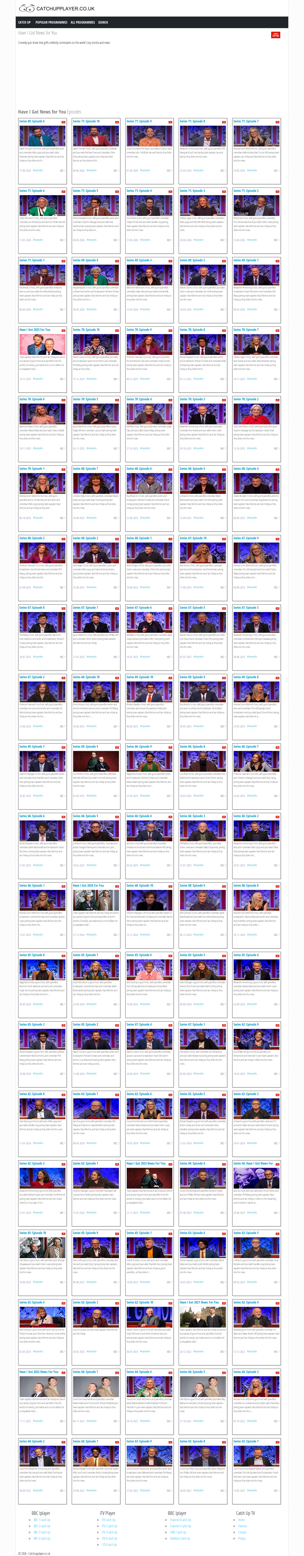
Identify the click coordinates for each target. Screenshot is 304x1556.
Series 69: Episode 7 (31, 746)
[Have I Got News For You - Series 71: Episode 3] (203, 205)
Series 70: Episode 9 (139, 329)
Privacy (241, 1538)
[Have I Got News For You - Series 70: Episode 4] (150, 413)
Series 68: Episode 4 (246, 468)
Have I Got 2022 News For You (38, 1371)
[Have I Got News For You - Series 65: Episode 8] (42, 969)
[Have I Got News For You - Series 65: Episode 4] (256, 969)
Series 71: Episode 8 (192, 121)
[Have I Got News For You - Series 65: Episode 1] (150, 1247)
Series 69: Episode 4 (85, 260)
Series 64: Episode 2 (31, 1441)
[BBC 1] (275, 34)
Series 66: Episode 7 (246, 746)
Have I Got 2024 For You (88, 885)
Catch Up (24, 22)
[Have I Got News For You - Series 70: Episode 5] (96, 413)
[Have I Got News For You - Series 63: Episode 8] (203, 1455)
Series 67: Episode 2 (31, 677)
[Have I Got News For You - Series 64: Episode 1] (96, 1455)
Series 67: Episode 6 (139, 607)
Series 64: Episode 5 (192, 1371)
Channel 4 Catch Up (180, 1520)
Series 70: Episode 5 (85, 399)
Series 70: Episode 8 (192, 329)
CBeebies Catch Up (180, 1538)
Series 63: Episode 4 (31, 1302)
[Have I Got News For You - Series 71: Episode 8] (203, 135)
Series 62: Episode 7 (85, 1094)
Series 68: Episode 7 (85, 468)
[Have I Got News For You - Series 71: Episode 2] (256, 205)
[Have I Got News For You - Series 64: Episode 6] (150, 1386)
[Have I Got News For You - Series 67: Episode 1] (203, 1039)
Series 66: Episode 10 (86, 677)
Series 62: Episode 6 (139, 1094)
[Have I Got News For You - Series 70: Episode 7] (256, 344)
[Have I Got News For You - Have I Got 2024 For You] (96, 900)
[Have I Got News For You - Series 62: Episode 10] (150, 1316)
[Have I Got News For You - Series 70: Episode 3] (203, 413)
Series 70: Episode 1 (31, 468)
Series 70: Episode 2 (246, 399)
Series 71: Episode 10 (86, 121)
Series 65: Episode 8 (31, 955)
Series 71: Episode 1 (31, 260)
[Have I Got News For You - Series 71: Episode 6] (42, 205)
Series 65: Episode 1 (139, 1233)
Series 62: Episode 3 (246, 1094)
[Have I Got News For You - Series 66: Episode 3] (203, 830)
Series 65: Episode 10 (32, 1233)
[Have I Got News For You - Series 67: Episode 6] (150, 622)
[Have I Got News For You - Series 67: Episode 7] (96, 622)
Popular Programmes (51, 22)
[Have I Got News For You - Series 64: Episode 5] (203, 1386)
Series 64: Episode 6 (139, 1371)
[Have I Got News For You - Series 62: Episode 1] (96, 1178)
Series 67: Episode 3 (246, 607)
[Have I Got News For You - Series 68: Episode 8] (256, 900)
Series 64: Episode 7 (85, 1371)
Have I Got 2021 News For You (199, 1302)
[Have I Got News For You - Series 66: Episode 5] (96, 830)
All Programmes (83, 22)
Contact (242, 1532)
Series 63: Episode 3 (85, 1302)
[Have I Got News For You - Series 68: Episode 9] (203, 900)
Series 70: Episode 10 (86, 329)
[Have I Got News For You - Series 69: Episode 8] (256, 691)
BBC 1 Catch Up (42, 1520)
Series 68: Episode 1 (139, 538)
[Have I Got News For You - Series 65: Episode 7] (96, 969)
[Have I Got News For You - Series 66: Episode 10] (96, 691)
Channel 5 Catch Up (180, 1526)
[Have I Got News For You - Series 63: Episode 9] (150, 1455)
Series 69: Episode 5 (85, 746)
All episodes (38, 170)
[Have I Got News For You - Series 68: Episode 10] (150, 900)
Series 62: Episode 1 (85, 1163)
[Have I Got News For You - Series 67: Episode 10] (203, 552)
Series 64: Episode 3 (246, 1371)
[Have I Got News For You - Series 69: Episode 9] (203, 691)
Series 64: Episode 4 (192, 1163)
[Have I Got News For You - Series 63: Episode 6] (203, 1247)
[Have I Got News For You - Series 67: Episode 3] (256, 622)
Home (241, 1520)
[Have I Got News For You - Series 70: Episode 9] (150, 344)
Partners (242, 1526)
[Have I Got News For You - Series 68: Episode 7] (96, 483)
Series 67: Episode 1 (192, 1024)
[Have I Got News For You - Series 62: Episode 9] (256, 1039)
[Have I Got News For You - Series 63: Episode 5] (256, 1247)
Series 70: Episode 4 (139, 399)
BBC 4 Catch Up (42, 1538)
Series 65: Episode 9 (85, 1233)
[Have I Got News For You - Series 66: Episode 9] (150, 761)
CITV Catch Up (109, 1544)
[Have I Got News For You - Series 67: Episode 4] (150, 1039)
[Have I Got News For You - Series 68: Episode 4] (256, 483)
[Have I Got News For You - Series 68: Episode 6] (150, 483)
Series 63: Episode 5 (246, 1233)
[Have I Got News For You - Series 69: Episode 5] (96, 761)
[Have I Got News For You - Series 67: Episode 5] (203, 622)
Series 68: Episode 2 (85, 538)
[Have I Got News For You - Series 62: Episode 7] (96, 1108)
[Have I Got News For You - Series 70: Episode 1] (42, 483)
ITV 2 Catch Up (109, 1526)
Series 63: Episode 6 (192, 1233)
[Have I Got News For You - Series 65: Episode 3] (42, 1039)
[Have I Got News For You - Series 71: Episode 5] (96, 205)
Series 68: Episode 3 (31, 538)
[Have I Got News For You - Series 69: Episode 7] (42, 761)
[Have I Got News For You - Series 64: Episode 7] (96, 1386)
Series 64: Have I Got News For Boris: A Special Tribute (253, 1165)
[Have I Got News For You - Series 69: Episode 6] (42, 135)
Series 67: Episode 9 (246, 538)
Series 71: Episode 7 (246, 121)
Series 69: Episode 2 (192, 260)
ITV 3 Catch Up (109, 1532)
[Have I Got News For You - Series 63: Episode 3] (96, 1316)
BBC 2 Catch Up (42, 1526)
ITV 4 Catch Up (109, 1538)
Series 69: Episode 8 (246, 677)
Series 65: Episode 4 (246, 955)
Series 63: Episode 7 (246, 1441)
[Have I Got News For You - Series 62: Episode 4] (256, 1316)
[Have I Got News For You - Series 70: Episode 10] (96, 344)
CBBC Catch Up (178, 1532)
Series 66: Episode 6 (31, 816)
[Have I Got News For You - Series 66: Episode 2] (256, 830)
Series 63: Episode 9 (139, 1441)
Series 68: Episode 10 (140, 885)
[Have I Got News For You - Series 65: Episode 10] (42, 1247)
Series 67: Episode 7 (85, 607)
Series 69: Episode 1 (246, 260)
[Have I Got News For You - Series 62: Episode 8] (42, 1108)
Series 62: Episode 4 (246, 1302)
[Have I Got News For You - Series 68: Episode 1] (150, 552)
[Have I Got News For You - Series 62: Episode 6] (150, 1108)
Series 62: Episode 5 (192, 1094)
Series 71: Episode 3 (192, 190)
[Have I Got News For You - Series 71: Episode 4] (150, 205)
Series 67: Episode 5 (192, 607)
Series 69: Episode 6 (31, 121)
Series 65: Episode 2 (85, 1024)
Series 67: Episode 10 (193, 538)
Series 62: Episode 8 (31, 1094)
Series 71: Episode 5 (85, 190)
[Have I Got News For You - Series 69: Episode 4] (96, 274)
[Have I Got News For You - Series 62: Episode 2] (42, 1178)
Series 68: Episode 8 (246, 885)
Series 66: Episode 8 (192, 746)
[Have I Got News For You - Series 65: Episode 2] (96, 1039)
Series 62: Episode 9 (246, 1024)
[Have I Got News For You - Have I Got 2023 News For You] (150, 1178)
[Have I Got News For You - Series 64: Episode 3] (256, 1386)
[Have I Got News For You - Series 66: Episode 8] (203, 761)
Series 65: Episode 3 (31, 1024)
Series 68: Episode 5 (192, 468)
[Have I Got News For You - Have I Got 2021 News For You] (203, 1316)
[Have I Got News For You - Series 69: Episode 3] (150, 274)
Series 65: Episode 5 (192, 955)
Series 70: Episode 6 (31, 399)
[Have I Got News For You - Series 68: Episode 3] (42, 552)
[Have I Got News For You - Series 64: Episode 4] (203, 1178)
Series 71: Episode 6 (31, 190)
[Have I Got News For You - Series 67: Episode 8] (42, 622)
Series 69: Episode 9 (192, 677)
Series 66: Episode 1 (31, 885)
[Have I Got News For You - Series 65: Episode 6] (150, 969)
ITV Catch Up (108, 1520)
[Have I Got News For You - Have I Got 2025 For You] (42, 344)
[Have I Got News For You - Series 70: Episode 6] (42, 413)
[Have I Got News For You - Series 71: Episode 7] (256, 135)
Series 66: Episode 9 (139, 746)
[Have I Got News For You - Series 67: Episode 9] (256, 552)
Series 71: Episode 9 (139, 121)
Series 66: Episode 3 (192, 816)
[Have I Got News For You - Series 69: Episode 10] (150, 691)
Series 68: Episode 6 (139, 468)
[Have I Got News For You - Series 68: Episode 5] (203, 483)
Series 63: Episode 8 (192, 1441)
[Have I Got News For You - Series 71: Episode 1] (42, 274)
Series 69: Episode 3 (139, 260)
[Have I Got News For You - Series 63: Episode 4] (42, 1316)
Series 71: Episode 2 (246, 190)
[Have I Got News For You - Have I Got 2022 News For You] (42, 1386)
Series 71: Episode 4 (139, 190)
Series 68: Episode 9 (192, 885)
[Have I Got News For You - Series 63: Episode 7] (256, 1455)
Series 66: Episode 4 (139, 816)
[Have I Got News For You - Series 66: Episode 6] (42, 830)
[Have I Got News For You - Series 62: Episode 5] (203, 1108)
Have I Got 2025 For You (34, 329)
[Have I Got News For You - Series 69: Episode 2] (203, 274)
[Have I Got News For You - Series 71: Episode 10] (96, 135)
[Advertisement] (142, 76)
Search (103, 22)
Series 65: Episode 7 (85, 955)
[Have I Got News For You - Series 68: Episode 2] (96, 552)
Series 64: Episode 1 (85, 1441)
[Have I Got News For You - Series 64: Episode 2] (42, 1455)
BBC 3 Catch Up (42, 1532)
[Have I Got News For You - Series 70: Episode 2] (256, 413)
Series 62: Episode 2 (31, 1163)
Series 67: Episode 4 (139, 1024)
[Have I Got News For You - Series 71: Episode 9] (150, 135)
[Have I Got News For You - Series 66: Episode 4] (150, 830)
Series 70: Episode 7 (246, 329)
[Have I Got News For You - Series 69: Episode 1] (256, 274)
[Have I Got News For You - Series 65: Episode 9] (96, 1247)
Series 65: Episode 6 (139, 955)
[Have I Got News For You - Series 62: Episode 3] (256, 1108)
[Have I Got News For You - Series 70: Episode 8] (203, 344)
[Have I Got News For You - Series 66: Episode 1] (42, 900)
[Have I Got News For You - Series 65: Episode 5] (203, 969)
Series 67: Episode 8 (31, 607)
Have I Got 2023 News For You (146, 1163)
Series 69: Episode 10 (140, 677)
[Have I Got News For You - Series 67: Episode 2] (42, 691)
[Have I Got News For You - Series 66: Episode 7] (256, 761)
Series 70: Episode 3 (192, 399)
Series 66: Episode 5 (85, 816)
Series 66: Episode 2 (246, 816)
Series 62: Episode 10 (140, 1302)
